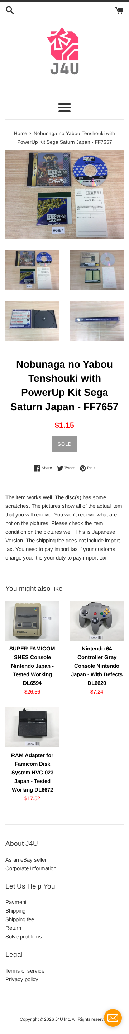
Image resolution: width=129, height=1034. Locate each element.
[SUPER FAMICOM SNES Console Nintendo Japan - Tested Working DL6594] (32, 621)
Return (13, 928)
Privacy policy (21, 979)
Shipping (15, 911)
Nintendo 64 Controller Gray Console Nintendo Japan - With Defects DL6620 (97, 665)
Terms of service (24, 971)
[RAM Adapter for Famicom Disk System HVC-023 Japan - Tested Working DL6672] (32, 727)
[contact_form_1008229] (113, 1018)
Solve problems (23, 936)
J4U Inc (62, 1019)
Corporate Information (30, 868)
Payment (16, 902)
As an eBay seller (26, 860)
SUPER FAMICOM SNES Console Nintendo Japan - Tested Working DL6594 (32, 665)
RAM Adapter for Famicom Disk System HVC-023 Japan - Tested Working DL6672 (32, 772)
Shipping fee (19, 919)
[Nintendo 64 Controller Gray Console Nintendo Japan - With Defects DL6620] (97, 621)
